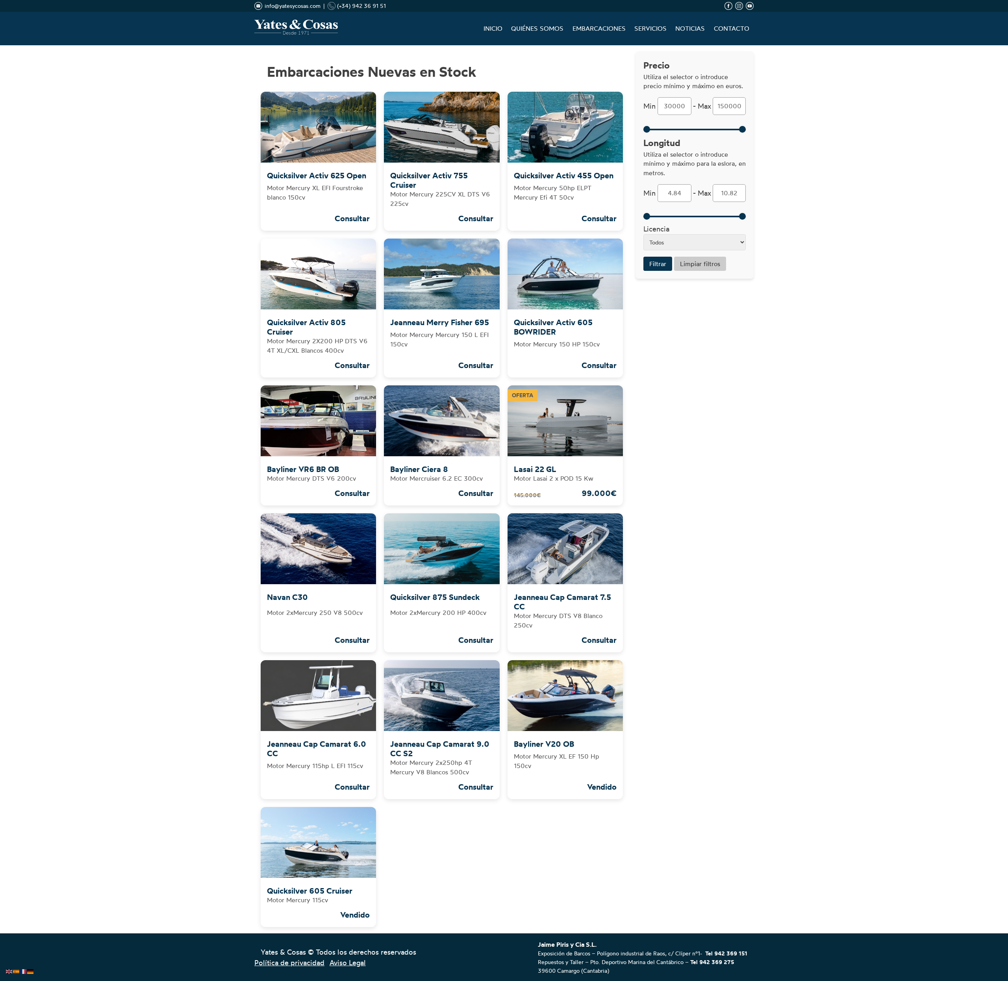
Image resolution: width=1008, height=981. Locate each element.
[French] (23, 969)
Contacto (731, 28)
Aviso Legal (348, 962)
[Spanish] (16, 969)
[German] (30, 969)
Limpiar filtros (700, 264)
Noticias (690, 28)
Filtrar (657, 264)
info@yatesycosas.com (293, 5)
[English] (9, 969)
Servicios (650, 28)
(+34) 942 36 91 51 (360, 5)
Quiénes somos (537, 28)
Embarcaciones (599, 28)
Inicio (493, 28)
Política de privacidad (289, 962)
